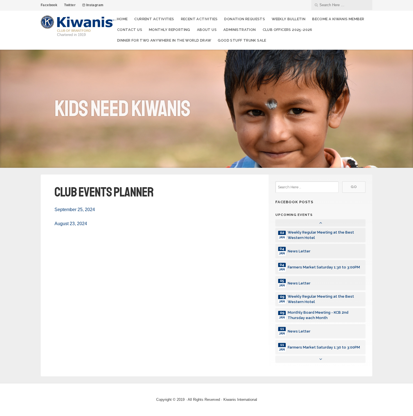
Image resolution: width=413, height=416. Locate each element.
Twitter (70, 5)
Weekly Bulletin (288, 19)
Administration (239, 30)
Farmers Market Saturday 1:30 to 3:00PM (324, 267)
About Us (207, 30)
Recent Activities (199, 19)
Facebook (49, 5)
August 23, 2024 (71, 223)
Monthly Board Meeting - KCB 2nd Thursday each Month (318, 315)
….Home (121, 19)
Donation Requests (244, 19)
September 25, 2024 (75, 209)
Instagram (94, 5)
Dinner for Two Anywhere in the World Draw (164, 40)
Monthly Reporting (169, 30)
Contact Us (129, 30)
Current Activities (154, 19)
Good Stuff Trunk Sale (242, 40)
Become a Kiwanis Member (338, 19)
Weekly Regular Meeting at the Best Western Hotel (321, 235)
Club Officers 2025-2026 (287, 30)
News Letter (299, 251)
